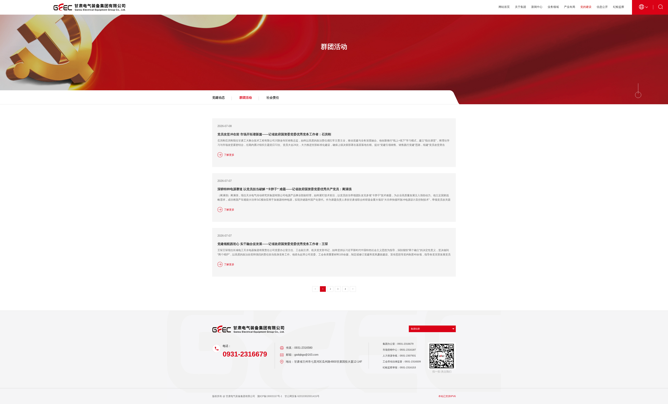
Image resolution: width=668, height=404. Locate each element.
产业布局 (569, 6)
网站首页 (504, 6)
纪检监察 (618, 6)
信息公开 (602, 6)
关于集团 (520, 6)
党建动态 (218, 97)
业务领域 (553, 6)
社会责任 (273, 97)
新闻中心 (536, 6)
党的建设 (585, 6)
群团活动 (245, 97)
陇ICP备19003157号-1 (269, 396)
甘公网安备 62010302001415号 (302, 396)
